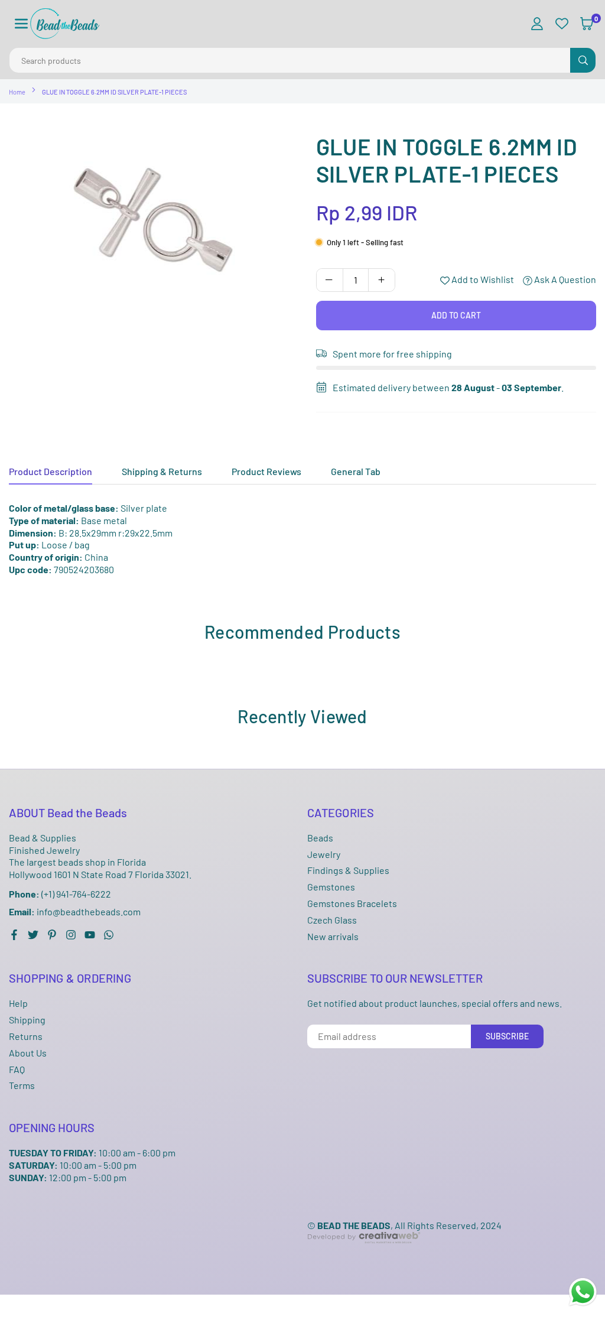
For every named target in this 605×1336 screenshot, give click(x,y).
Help (18, 1003)
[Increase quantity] (382, 280)
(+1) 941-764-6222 (60, 893)
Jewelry (323, 854)
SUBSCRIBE (507, 1036)
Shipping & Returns (162, 471)
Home (17, 92)
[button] (21, 24)
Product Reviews (266, 471)
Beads (320, 837)
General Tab (355, 471)
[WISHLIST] (561, 24)
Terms (22, 1085)
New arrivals (333, 936)
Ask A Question (564, 279)
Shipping (27, 1019)
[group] (153, 221)
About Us (28, 1052)
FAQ (17, 1069)
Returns (26, 1036)
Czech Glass (332, 919)
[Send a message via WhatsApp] (583, 1292)
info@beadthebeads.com (75, 912)
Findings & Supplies (348, 870)
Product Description (50, 471)
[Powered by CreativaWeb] (364, 1252)
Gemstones (331, 886)
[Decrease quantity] (330, 280)
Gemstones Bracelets (352, 903)
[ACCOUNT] (537, 24)
